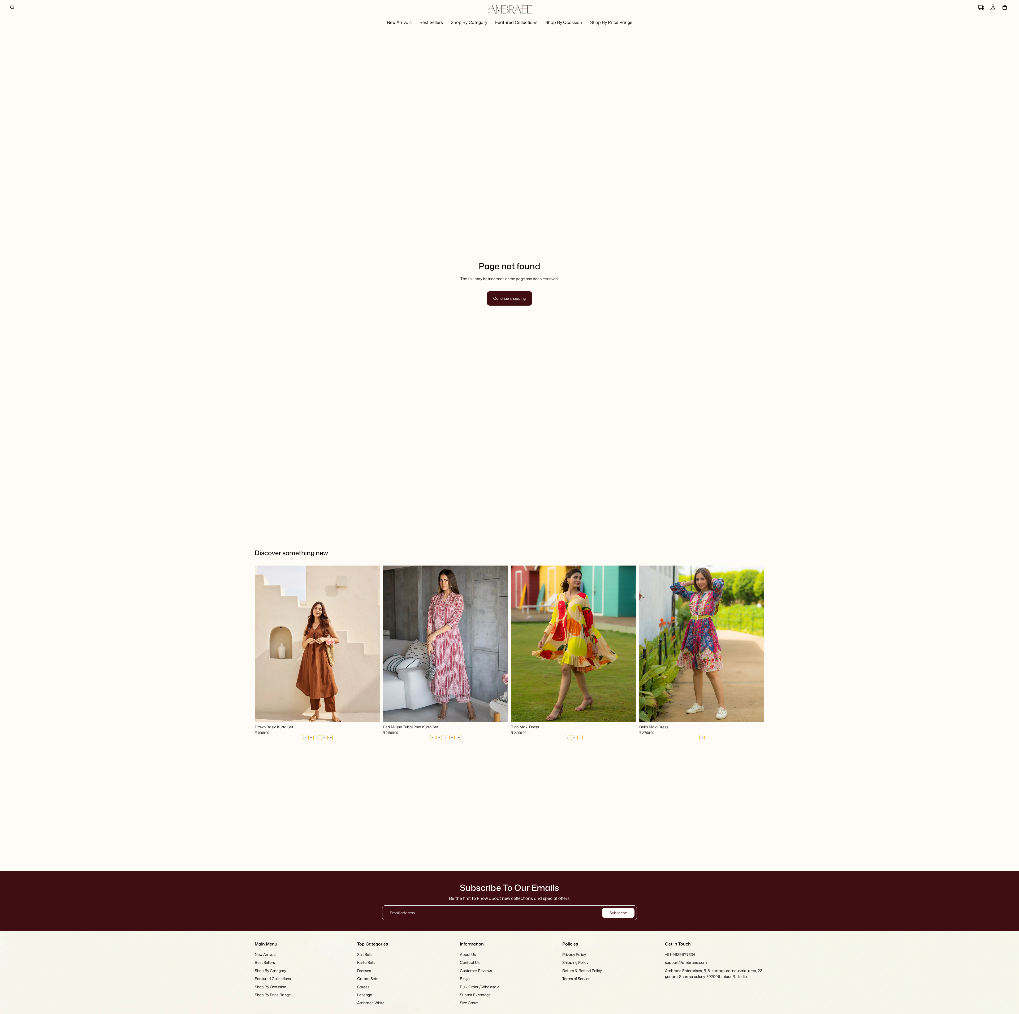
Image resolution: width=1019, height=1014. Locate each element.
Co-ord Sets (367, 978)
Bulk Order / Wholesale (479, 986)
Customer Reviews (476, 970)
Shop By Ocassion (270, 986)
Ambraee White (371, 1003)
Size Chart (469, 1003)
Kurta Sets (366, 962)
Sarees (363, 986)
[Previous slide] (263, 644)
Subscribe (618, 912)
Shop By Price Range (273, 994)
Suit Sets (364, 954)
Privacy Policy (574, 954)
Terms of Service (576, 978)
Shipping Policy (575, 962)
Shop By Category (270, 970)
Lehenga (364, 994)
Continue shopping (509, 298)
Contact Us (470, 962)
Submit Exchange (475, 994)
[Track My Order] (981, 7)
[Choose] (371, 713)
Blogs (464, 978)
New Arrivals (265, 954)
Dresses (364, 970)
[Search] (12, 7)
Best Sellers (265, 962)
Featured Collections (273, 978)
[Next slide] (372, 644)
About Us (468, 954)
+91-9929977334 (680, 954)
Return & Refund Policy (582, 970)
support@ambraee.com (686, 962)
